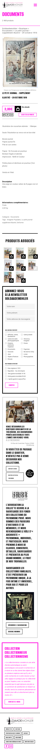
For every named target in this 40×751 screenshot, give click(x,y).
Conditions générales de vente (13, 742)
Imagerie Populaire (14, 220)
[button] (20, 62)
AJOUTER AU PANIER (27, 114)
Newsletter (9, 729)
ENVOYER (11, 385)
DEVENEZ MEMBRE (14, 631)
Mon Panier (18, 737)
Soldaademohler (9, 29)
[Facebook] (7, 114)
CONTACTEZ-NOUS (12, 469)
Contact (26, 733)
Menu (35, 4)
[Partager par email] (4, 114)
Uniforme (20, 223)
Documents (7, 31)
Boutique (23, 29)
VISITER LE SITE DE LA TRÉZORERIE (13, 476)
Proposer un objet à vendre (13, 733)
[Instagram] (11, 114)
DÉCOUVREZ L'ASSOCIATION (17, 625)
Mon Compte (9, 737)
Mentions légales (29, 742)
